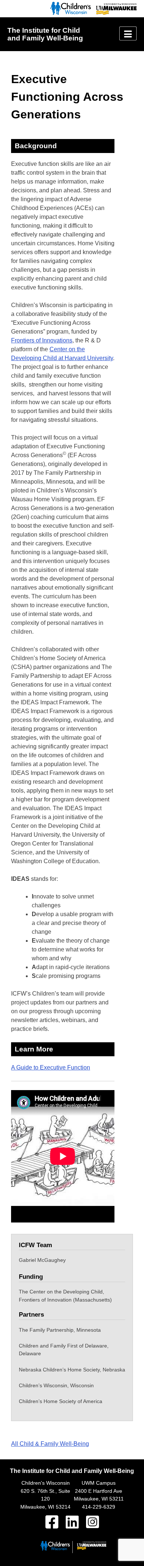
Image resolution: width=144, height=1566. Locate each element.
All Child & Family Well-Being (50, 1444)
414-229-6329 (98, 1507)
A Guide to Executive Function (50, 1067)
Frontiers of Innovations (41, 340)
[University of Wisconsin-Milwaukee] (114, 13)
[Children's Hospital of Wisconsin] (69, 13)
